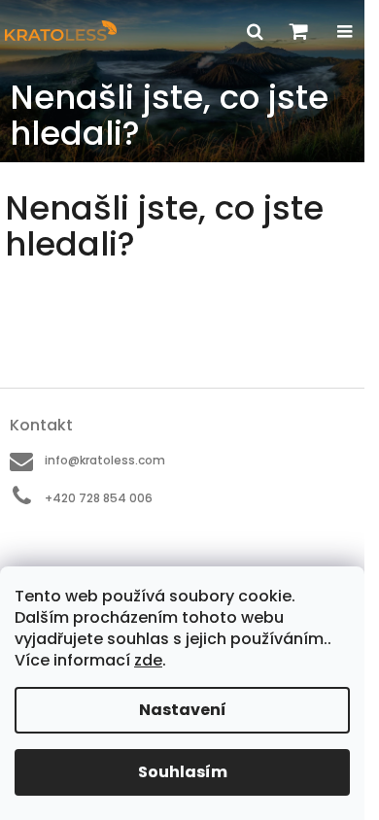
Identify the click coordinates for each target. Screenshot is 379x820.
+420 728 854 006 (99, 498)
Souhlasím (182, 772)
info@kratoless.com (105, 460)
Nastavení (182, 710)
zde (148, 660)
